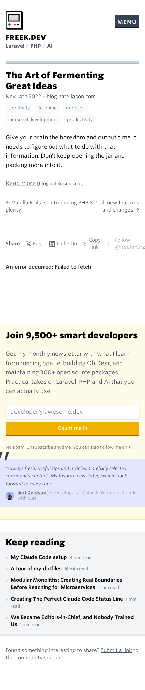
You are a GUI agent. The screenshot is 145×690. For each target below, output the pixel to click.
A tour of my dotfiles (37, 569)
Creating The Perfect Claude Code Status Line (67, 599)
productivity (80, 119)
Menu (126, 21)
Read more (21, 183)
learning (48, 107)
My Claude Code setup (39, 557)
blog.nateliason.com (71, 96)
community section (38, 658)
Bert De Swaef (32, 492)
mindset (75, 107)
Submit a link (116, 650)
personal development (33, 119)
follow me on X (116, 447)
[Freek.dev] (14, 20)
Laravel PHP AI (29, 46)
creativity (19, 107)
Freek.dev (26, 37)
